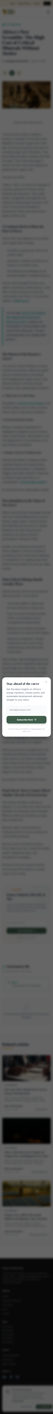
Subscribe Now (25, 719)
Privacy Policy (37, 729)
